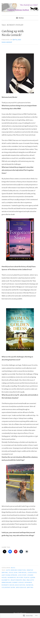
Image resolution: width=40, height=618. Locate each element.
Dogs (11, 572)
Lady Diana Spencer (9, 575)
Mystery (20, 577)
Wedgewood (21, 587)
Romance (28, 582)
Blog (13, 567)
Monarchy (12, 577)
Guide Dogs (32, 572)
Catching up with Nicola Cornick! (13, 33)
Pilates (26, 577)
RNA (24, 580)
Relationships (16, 580)
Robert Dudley (18, 582)
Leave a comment (7, 42)
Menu (21, 18)
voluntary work (8, 587)
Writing (30, 587)
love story (22, 575)
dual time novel (20, 572)
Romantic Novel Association (13, 585)
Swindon (29, 585)
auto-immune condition (16, 570)
